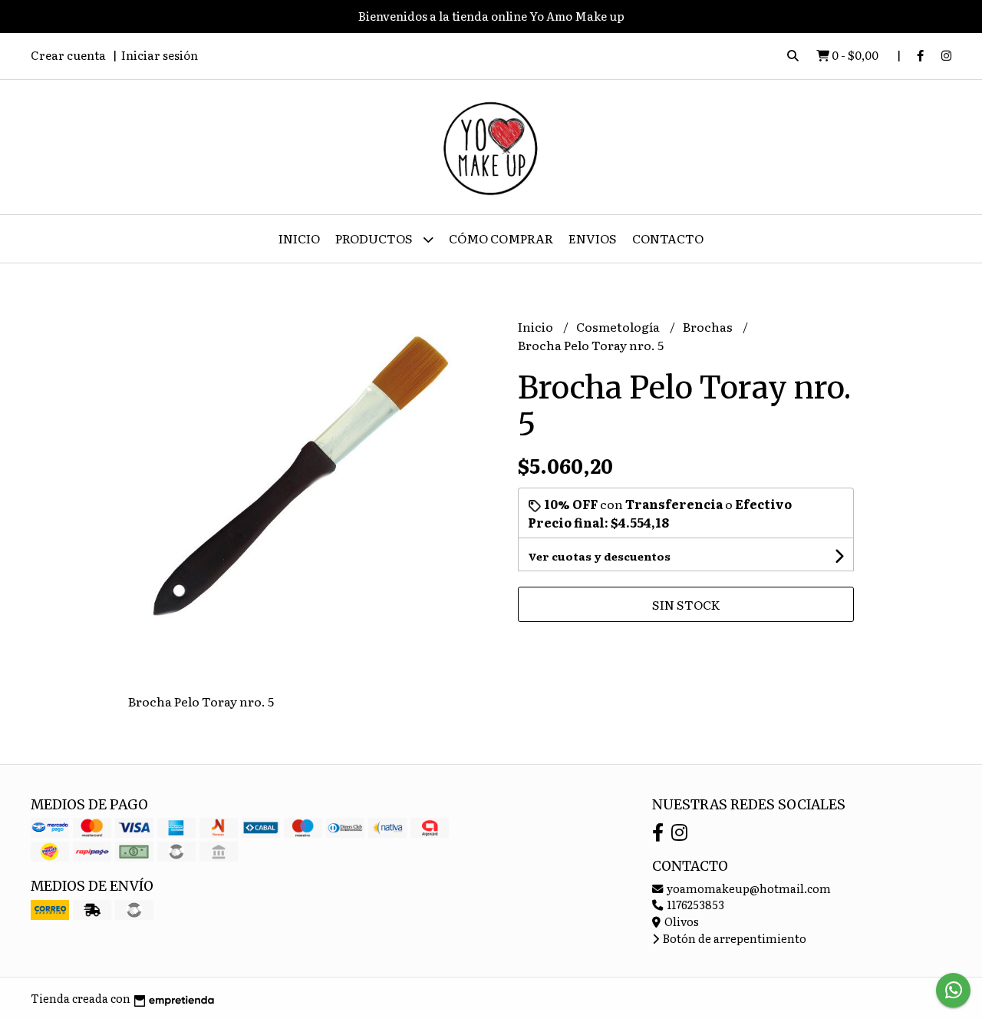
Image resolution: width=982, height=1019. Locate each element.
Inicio (299, 238)
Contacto (668, 238)
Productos (375, 238)
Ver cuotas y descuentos (599, 556)
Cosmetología (619, 326)
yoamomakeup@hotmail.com (747, 888)
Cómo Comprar (501, 238)
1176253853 (694, 904)
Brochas (709, 326)
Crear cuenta (68, 55)
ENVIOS (592, 238)
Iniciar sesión (159, 55)
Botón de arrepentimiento (733, 938)
